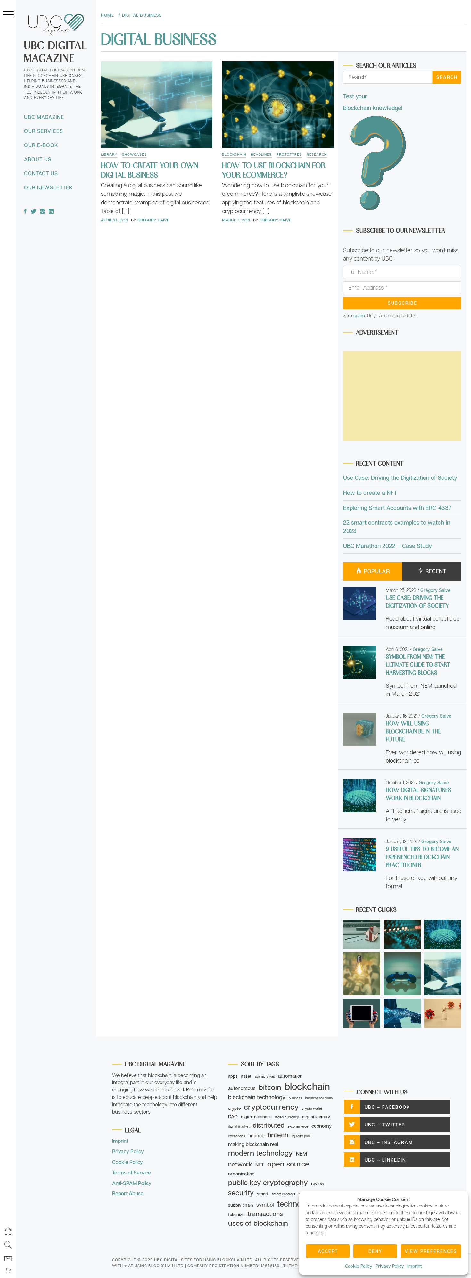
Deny (375, 1251)
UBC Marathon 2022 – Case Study (387, 545)
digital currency (287, 1117)
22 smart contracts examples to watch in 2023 (396, 526)
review (317, 1183)
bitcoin (270, 1087)
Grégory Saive (153, 219)
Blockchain (234, 154)
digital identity (316, 1116)
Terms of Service (131, 1172)
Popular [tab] (376, 571)
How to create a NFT (370, 492)
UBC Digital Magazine (55, 51)
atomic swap (265, 1076)
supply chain (240, 1204)
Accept (328, 1251)
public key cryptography (268, 1182)
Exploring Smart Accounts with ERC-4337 (397, 507)
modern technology (260, 1153)
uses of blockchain (258, 1223)
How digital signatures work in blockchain (418, 793)
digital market (239, 1126)
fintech (278, 1135)
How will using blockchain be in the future (413, 731)
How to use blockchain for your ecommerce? (274, 169)
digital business (256, 1116)
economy (321, 1126)
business (295, 1098)
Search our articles (386, 65)
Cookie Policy (358, 1266)
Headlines (261, 154)
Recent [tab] (435, 571)
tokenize (236, 1214)
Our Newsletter (48, 187)
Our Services (43, 131)
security (241, 1193)
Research (317, 154)
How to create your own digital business (149, 169)
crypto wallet (312, 1108)
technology (297, 1203)
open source (288, 1163)
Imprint (414, 1266)
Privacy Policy (390, 1266)
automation (290, 1076)
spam (359, 315)
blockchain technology (256, 1096)
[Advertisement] (402, 396)
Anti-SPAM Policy (132, 1183)
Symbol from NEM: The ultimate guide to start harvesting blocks (418, 664)
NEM (301, 1153)
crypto (234, 1108)
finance (256, 1135)
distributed (269, 1125)
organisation (241, 1173)
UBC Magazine (44, 117)
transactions (265, 1213)
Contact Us (41, 173)
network (240, 1164)
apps (233, 1076)
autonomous (241, 1088)
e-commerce (298, 1126)
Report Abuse (128, 1193)
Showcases (134, 154)
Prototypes (289, 154)
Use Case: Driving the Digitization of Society (400, 477)
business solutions (319, 1098)
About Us (38, 159)
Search (447, 77)
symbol (265, 1204)
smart (263, 1193)
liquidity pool (301, 1136)
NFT (259, 1164)
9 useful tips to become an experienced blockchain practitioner (422, 856)
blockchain (307, 1086)
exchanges (236, 1136)
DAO (233, 1116)
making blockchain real (253, 1144)
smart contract (283, 1194)
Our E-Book (41, 145)
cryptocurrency (271, 1106)
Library (109, 154)
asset (246, 1076)
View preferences (431, 1251)
